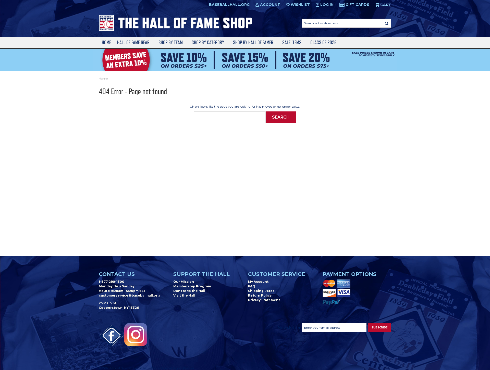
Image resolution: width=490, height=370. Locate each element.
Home (106, 42)
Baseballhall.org (229, 4)
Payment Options (349, 274)
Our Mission (183, 282)
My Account (258, 282)
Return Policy (260, 295)
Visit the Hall (184, 295)
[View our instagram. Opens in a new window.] (135, 334)
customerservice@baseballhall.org (129, 295)
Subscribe (379, 327)
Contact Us (117, 274)
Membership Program (192, 286)
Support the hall (201, 274)
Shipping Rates (261, 291)
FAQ (251, 286)
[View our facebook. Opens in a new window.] (111, 336)
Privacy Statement (264, 300)
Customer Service (276, 274)
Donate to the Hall (189, 291)
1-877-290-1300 (111, 282)
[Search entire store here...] (386, 23)
